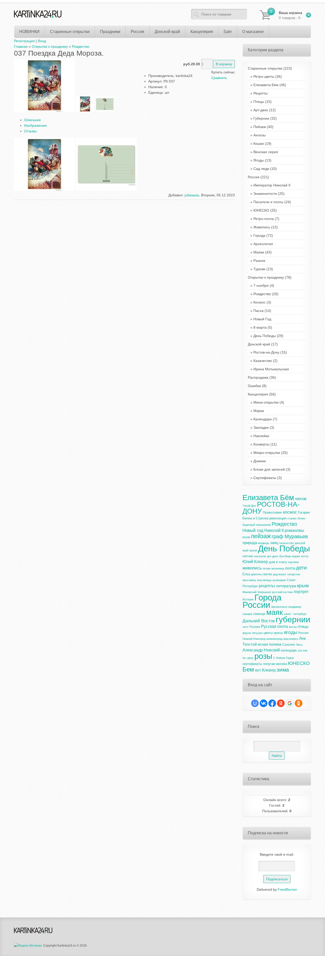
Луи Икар (285, 556)
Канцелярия (262, 394)
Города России (261, 601)
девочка (256, 574)
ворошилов (263, 524)
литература (286, 586)
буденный (248, 524)
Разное (259, 261)
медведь (263, 543)
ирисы (278, 633)
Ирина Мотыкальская (271, 369)
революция (277, 518)
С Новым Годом (283, 657)
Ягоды (258, 160)
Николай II (274, 530)
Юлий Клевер (255, 562)
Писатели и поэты (268, 202)
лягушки (257, 632)
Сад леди (261, 169)
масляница (264, 580)
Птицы (258, 102)
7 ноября (261, 285)
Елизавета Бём (266, 85)
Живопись (261, 227)
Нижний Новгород (253, 638)
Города (259, 235)
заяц (274, 543)
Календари (262, 419)
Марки (258, 411)
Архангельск (279, 606)
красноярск (290, 638)
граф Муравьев (290, 536)
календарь (289, 650)
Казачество (262, 361)
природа (249, 543)
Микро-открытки (266, 453)
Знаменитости (265, 194)
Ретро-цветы (263, 76)
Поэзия (254, 627)
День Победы (264, 336)
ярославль (249, 580)
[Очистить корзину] (308, 15)
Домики (259, 461)
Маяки (258, 252)
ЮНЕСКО (261, 210)
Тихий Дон (249, 505)
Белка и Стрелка (255, 518)
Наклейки (261, 436)
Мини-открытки (266, 402)
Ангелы (259, 135)
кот (258, 670)
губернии (293, 619)
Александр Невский (261, 650)
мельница (277, 568)
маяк (274, 612)
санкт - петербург (295, 613)
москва (281, 664)
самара (247, 613)
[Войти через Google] (290, 703)
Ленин (301, 518)
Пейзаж (259, 127)
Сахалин (288, 644)
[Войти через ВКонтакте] (263, 703)
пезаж (266, 568)
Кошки (258, 143)
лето (245, 626)
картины (293, 562)
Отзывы (30, 131)
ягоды (290, 632)
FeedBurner (287, 889)
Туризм (259, 269)
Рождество (262, 294)
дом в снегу (278, 562)
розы (263, 656)
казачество (286, 543)
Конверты (261, 444)
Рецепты (260, 93)
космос (290, 512)
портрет (301, 591)
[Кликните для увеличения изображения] (44, 85)
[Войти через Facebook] (272, 703)
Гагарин (304, 512)
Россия (258, 177)
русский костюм (282, 592)
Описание (32, 120)
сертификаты (252, 664)
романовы (294, 530)
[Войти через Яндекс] (281, 703)
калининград (274, 638)
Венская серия (265, 152)
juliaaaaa (192, 195)
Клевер (269, 670)
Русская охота (274, 626)
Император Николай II (271, 185)
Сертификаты (264, 478)
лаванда (259, 614)
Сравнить (219, 78)
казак (246, 537)
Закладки (261, 427)
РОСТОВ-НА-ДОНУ (271, 508)
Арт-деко (260, 110)
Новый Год (262, 319)
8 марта (260, 327)
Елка (246, 574)
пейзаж (261, 536)
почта (304, 556)
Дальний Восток (258, 620)
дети (301, 567)
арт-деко (272, 556)
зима (283, 670)
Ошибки (257, 386)
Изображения (35, 125)
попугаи (269, 664)
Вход (42, 41)
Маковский (249, 592)
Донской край (263, 344)
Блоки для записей (269, 469)
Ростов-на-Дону (266, 352)
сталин (291, 518)
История (247, 599)
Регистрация (24, 41)
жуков (253, 550)
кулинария (279, 580)
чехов (300, 498)
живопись (252, 567)
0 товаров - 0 (290, 15)
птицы (303, 627)
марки (296, 556)
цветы (268, 633)
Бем (248, 669)
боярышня (264, 592)
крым (303, 585)
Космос (259, 302)
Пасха (258, 311)
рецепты (267, 586)
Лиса (299, 644)
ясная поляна (269, 644)
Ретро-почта (263, 219)
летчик (247, 556)
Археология (263, 244)
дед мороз (279, 574)
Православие (272, 512)
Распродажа (262, 377)
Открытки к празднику (269, 277)
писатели (260, 556)
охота (290, 568)
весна (293, 626)
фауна (246, 632)
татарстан (293, 574)
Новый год (252, 530)
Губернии (261, 118)
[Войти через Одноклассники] (298, 703)
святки (267, 574)
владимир (294, 606)
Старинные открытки (270, 68)
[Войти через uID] (255, 703)
